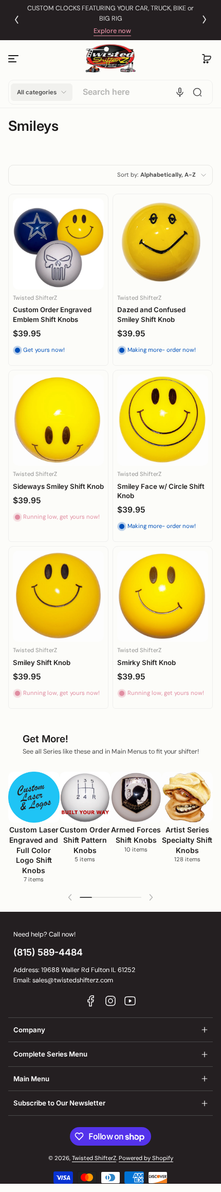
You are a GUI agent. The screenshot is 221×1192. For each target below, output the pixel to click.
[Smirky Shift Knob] (162, 596)
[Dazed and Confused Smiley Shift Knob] (162, 244)
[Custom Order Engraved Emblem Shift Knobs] (58, 244)
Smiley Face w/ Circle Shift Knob (161, 491)
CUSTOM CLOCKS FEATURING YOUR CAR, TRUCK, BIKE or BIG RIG (110, 13)
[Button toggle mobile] (14, 59)
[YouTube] (130, 1001)
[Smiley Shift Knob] (58, 596)
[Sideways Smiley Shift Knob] (58, 420)
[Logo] (110, 58)
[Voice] (180, 92)
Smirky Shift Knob (146, 662)
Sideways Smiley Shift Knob (58, 486)
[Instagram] (110, 1001)
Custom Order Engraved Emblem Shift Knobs (52, 314)
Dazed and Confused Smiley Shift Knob (151, 314)
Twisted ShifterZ (94, 1158)
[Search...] (197, 92)
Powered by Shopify (146, 1158)
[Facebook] (91, 1001)
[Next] (204, 19)
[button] (206, 59)
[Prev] (16, 19)
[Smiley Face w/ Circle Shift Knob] (162, 420)
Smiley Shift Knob (41, 662)
